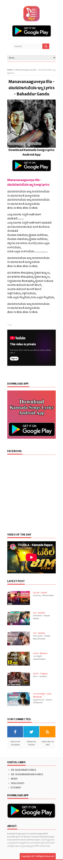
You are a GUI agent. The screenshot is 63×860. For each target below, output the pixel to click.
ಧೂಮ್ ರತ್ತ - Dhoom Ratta (43, 595)
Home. (10, 70)
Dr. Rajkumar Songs (23, 769)
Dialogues (17, 783)
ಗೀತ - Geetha (39, 613)
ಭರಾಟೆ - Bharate (40, 653)
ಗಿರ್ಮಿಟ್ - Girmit (40, 592)
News (14, 778)
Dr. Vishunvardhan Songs (26, 774)
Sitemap (15, 787)
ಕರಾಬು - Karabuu (40, 676)
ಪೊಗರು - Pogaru (40, 673)
